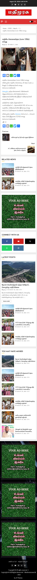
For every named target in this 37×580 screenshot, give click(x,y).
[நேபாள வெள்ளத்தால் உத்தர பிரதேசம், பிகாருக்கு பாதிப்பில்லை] (18, 272)
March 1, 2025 (14, 44)
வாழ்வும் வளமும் (22, 561)
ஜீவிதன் (5, 44)
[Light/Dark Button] (31, 21)
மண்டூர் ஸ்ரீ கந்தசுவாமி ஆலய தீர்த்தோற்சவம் (24, 168)
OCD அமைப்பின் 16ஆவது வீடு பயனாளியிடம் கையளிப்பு (24, 323)
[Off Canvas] (2, 21)
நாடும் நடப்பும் (13, 561)
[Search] (35, 21)
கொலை (18, 114)
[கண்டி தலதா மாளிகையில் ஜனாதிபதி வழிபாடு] (8, 417)
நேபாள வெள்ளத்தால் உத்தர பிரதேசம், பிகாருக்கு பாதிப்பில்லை (15, 285)
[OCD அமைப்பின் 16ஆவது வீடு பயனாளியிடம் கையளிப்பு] (8, 325)
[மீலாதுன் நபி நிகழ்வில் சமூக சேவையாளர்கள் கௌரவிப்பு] (8, 431)
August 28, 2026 (21, 171)
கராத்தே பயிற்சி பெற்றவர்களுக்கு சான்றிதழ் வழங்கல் (25, 182)
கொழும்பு (5, 91)
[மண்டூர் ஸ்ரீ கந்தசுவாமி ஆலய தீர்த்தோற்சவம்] (8, 169)
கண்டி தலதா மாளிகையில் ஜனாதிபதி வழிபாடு (23, 416)
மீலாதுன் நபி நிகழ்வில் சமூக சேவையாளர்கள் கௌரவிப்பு (23, 430)
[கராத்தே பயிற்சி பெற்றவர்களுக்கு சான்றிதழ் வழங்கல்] (8, 183)
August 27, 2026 (21, 433)
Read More (6, 301)
